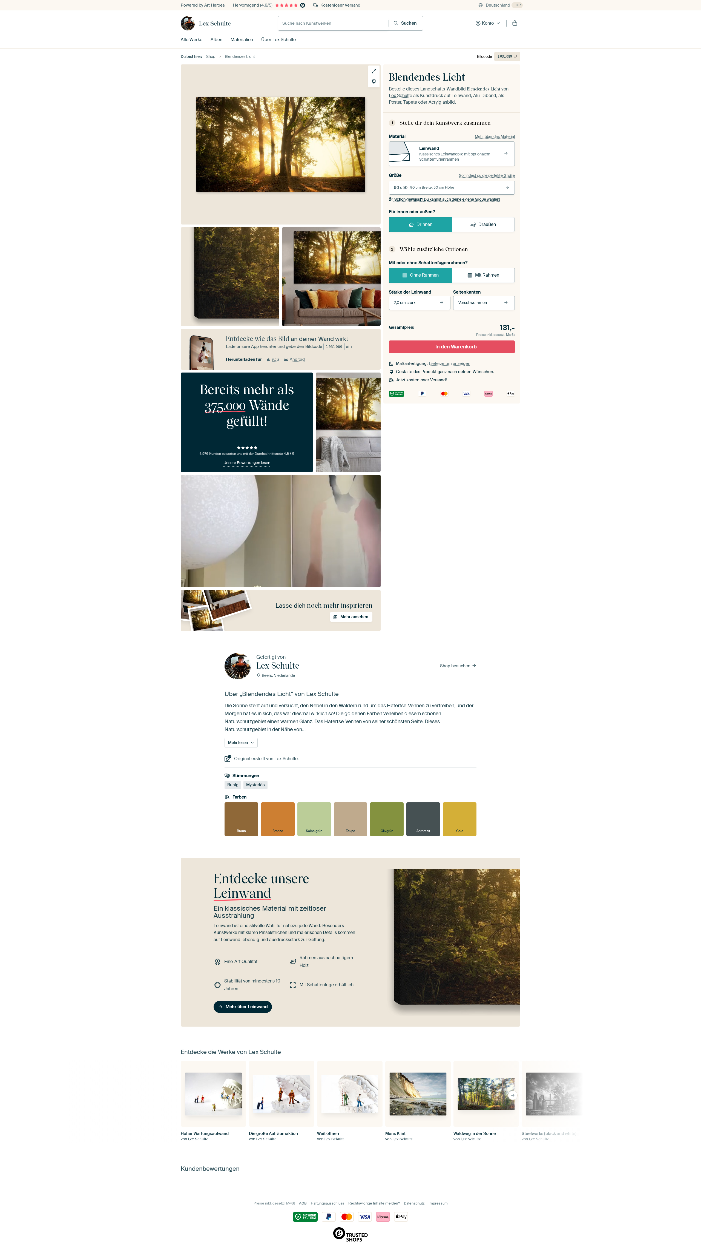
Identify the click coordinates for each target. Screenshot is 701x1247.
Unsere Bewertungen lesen (246, 462)
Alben (216, 39)
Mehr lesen (238, 742)
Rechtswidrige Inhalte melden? (374, 1203)
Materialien (242, 39)
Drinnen (424, 224)
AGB (303, 1203)
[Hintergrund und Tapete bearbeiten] (374, 81)
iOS (275, 359)
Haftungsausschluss (327, 1203)
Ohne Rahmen (424, 275)
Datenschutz (414, 1203)
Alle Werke (191, 39)
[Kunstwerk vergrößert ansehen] (374, 71)
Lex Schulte (215, 23)
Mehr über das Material (495, 136)
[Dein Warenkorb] (514, 23)
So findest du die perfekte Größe (487, 175)
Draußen (487, 224)
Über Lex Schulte (278, 39)
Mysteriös (255, 785)
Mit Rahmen (487, 275)
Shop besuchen (456, 666)
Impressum (438, 1203)
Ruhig (233, 785)
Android (297, 359)
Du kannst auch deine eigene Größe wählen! (447, 199)
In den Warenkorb (456, 346)
